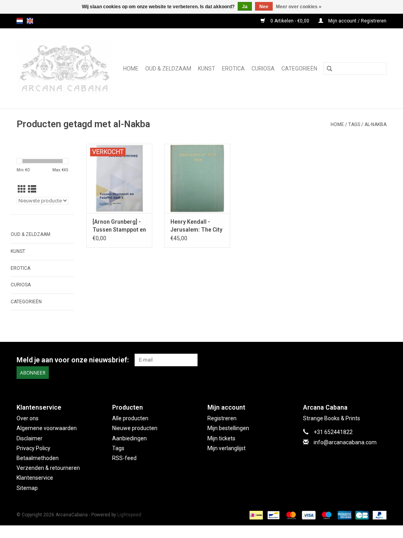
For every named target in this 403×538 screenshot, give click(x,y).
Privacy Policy (33, 448)
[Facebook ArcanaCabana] (366, 360)
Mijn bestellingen (228, 428)
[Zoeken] (329, 68)
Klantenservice (35, 478)
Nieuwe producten (134, 428)
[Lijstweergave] (32, 189)
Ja (245, 6)
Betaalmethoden (38, 458)
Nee (263, 6)
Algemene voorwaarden (47, 428)
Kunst (206, 68)
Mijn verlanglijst (226, 448)
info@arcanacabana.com (345, 442)
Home (131, 68)
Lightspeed (129, 515)
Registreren (222, 418)
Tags (354, 124)
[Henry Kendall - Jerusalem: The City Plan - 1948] (197, 178)
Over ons (28, 418)
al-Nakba (375, 124)
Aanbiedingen (129, 438)
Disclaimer (30, 438)
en (30, 21)
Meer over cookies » (299, 6)
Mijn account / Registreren (356, 21)
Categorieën (299, 68)
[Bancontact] (272, 515)
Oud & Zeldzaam (168, 68)
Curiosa (263, 68)
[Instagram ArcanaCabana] (380, 360)
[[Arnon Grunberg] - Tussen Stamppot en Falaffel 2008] (119, 178)
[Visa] (308, 515)
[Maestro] (326, 515)
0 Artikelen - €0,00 (290, 21)
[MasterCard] (290, 515)
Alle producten (130, 418)
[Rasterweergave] (22, 189)
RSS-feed (124, 458)
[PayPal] (378, 515)
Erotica (233, 68)
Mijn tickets (221, 438)
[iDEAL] (255, 515)
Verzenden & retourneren (48, 468)
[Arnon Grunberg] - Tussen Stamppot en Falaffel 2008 (119, 226)
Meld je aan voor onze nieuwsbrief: (73, 360)
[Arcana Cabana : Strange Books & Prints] (66, 68)
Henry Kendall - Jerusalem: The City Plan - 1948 (196, 226)
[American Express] (344, 515)
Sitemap (27, 488)
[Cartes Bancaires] (361, 515)
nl (20, 21)
